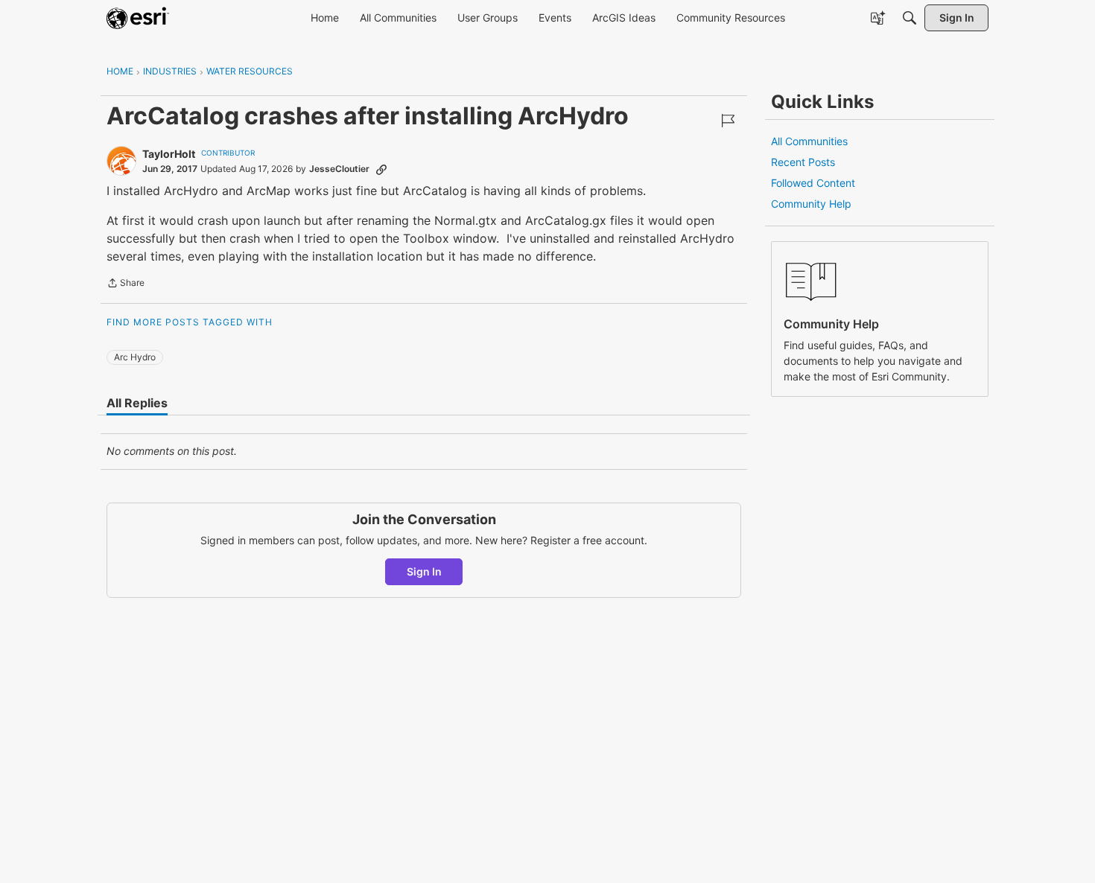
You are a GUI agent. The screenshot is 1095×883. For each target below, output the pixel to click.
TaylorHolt (168, 153)
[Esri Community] (138, 18)
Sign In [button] (424, 571)
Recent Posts (803, 162)
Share (126, 284)
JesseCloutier (339, 168)
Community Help (811, 203)
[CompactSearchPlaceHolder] (909, 17)
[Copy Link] (381, 169)
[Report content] (727, 120)
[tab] (137, 402)
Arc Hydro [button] (135, 357)
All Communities (809, 141)
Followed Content (813, 182)
